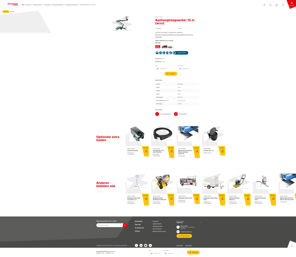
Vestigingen (155, 221)
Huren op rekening (157, 228)
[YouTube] (145, 245)
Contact (137, 231)
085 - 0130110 (183, 225)
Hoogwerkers (47, 4)
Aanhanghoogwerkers (58, 4)
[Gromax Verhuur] (13, 4)
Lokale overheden (157, 223)
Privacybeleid (179, 245)
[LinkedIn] (141, 245)
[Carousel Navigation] (107, 191)
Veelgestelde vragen (158, 226)
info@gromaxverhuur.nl (186, 231)
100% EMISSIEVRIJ (38, 4)
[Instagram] (150, 245)
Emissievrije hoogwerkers (71, 4)
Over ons (138, 224)
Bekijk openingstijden (184, 236)
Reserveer (172, 73)
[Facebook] (136, 245)
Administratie (188, 245)
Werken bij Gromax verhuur (159, 231)
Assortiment (28, 4)
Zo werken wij (139, 228)
